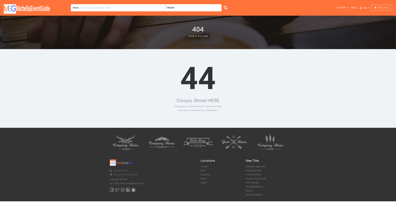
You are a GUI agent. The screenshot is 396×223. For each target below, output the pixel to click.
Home (191, 36)
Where (170, 7)
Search (226, 7)
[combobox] (193, 7)
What (75, 7)
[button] (365, 7)
